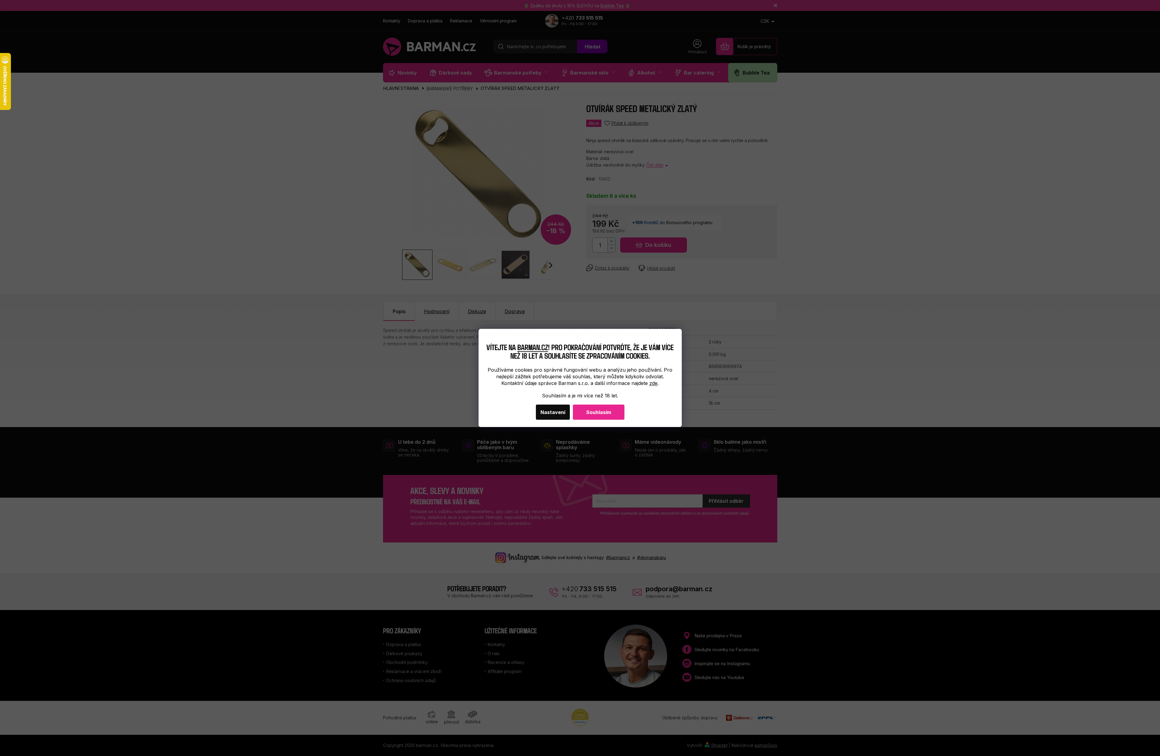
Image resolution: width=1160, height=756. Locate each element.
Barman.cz (532, 346)
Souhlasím (598, 412)
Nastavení (552, 412)
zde (653, 383)
